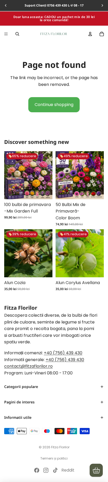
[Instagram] (46, 470)
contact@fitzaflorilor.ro (28, 366)
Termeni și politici (54, 458)
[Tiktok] (55, 470)
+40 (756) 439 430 (63, 353)
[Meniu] (6, 34)
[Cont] (90, 34)
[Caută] (17, 34)
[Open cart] (96, 470)
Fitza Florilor (60, 447)
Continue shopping (54, 105)
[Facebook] (37, 470)
